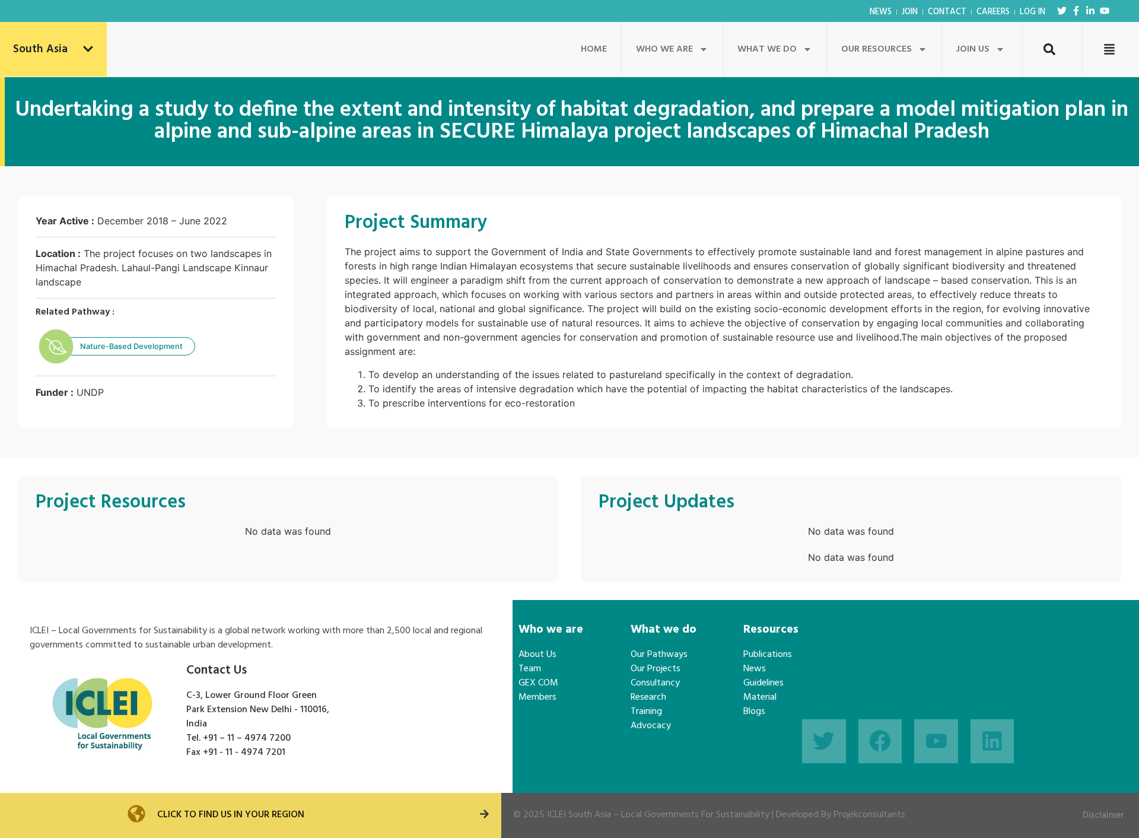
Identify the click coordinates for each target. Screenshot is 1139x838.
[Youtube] (1104, 10)
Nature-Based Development (131, 346)
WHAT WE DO (767, 49)
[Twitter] (1062, 10)
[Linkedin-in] (1090, 10)
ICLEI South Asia (579, 815)
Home (594, 49)
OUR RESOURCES (876, 49)
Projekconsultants (869, 815)
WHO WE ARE (664, 49)
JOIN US (973, 49)
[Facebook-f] (1076, 10)
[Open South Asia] (88, 49)
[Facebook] (880, 741)
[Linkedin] (992, 741)
